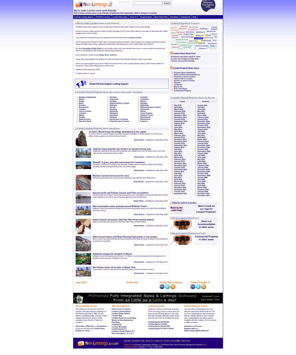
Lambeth (144, 97)
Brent (81, 103)
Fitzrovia (217, 37)
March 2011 (201, 115)
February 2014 (179, 135)
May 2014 (177, 129)
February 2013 (179, 159)
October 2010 (202, 125)
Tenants (177, 83)
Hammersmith (192, 43)
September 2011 (180, 193)
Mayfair (208, 35)
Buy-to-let (178, 87)
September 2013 (180, 145)
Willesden (184, 26)
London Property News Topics (186, 68)
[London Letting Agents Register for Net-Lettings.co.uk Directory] (208, 11)
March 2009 (201, 163)
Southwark (144, 109)
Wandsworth (145, 117)
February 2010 (203, 141)
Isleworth (175, 47)
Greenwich (114, 99)
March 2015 (178, 109)
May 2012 (177, 177)
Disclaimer (136, 341)
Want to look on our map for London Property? (206, 209)
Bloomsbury (216, 34)
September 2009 (203, 151)
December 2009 (203, 145)
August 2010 (202, 129)
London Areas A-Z (119, 329)
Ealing (81, 115)
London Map (117, 316)
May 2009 (201, 159)
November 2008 (203, 171)
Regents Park (216, 29)
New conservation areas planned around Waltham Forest (120, 206)
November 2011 (180, 189)
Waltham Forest (146, 115)
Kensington (198, 38)
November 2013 (180, 141)
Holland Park (188, 34)
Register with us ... (191, 328)
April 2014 (178, 131)
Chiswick (187, 47)
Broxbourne (84, 107)
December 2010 (203, 121)
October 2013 (179, 143)
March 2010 (201, 139)
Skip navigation (124, 2)
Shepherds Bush (182, 40)
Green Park (208, 38)
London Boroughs (119, 17)
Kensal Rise (193, 27)
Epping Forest (84, 119)
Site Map (127, 341)
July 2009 (201, 155)
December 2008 (203, 169)
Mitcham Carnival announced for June (111, 176)
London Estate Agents (121, 313)
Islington (113, 117)
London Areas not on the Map (124, 318)
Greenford (175, 30)
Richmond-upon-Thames (150, 107)
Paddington (204, 29)
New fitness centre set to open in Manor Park (114, 267)
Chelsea (202, 48)
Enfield (82, 117)
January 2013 (179, 161)
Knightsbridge (206, 40)
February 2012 (179, 183)
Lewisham (144, 99)
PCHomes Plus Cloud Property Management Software (182, 345)
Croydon (82, 113)
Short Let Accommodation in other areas (206, 224)
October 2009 (202, 149)
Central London (135, 38)
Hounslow (114, 115)
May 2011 (201, 111)
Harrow (112, 107)
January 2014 (179, 137)
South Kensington (202, 46)
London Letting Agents (83, 17)
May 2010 (201, 135)
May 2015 (177, 105)
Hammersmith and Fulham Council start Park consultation (120, 193)
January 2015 (179, 113)
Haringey (113, 105)
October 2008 (202, 173)
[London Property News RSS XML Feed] (172, 288)
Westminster (145, 119)
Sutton (143, 111)
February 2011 (203, 117)
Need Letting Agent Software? (196, 331)
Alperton (174, 28)
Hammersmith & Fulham (119, 103)
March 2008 (201, 187)
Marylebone (211, 31)
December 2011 (180, 187)
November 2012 (180, 165)
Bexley (81, 101)
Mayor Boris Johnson (108, 55)
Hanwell (175, 35)
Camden (82, 109)
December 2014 (180, 115)
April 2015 (178, 107)
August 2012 (179, 171)
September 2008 (203, 175)
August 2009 (202, 153)
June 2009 (201, 157)
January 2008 (202, 191)
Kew (181, 49)
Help (194, 17)
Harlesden (183, 28)
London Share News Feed (184, 53)
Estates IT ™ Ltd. (145, 347)
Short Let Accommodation (122, 320)
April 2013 (178, 155)
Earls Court (193, 41)
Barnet (81, 99)
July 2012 (178, 173)
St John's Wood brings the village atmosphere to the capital (117, 132)
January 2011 (202, 119)
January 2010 (202, 143)
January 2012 (179, 185)
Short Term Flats (161, 17)
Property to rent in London (185, 77)
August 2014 (179, 123)
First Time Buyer (180, 89)
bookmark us (102, 326)
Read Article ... (140, 140)
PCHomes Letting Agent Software (146, 345)
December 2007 (203, 193)
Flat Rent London (103, 17)
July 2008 (201, 179)
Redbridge (144, 105)
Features (143, 121)
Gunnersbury (181, 42)
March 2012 (178, 181)
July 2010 (201, 131)
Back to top (186, 341)
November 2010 (203, 123)
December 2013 (180, 139)
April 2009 (201, 161)
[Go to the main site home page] (96, 8)
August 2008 (202, 177)
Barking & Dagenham (87, 97)
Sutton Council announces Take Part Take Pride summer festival (123, 220)
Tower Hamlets (146, 113)
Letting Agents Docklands (158, 322)
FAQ (143, 341)
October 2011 (179, 191)
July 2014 (178, 125)
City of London (85, 111)
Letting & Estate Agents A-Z (123, 331)
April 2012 (178, 179)
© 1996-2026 (157, 347)
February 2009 (203, 165)
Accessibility (175, 341)
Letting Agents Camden (157, 324)
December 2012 (180, 163)
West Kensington (187, 37)
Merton (143, 101)
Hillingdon (114, 113)
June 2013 (178, 151)
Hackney (113, 101)
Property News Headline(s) (184, 73)
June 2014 (178, 127)
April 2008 (201, 185)
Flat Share (174, 17)
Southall (174, 37)
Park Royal (180, 32)
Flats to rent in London (183, 79)
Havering (113, 109)
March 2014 (178, 133)
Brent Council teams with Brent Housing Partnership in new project (125, 237)
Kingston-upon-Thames (119, 121)
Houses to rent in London (184, 81)
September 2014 (180, 121)
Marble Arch (200, 32)
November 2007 (203, 195)
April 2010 (201, 137)
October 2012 (179, 167)
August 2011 (202, 105)
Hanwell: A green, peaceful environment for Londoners (119, 162)
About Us (149, 341)
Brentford (174, 44)
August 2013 (179, 147)
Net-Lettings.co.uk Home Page (98, 347)
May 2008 (201, 183)
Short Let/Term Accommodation (187, 75)
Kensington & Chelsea (119, 119)
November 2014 (180, 117)
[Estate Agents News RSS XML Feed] (203, 288)
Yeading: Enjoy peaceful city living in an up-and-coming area (122, 149)
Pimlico (212, 46)
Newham (143, 103)
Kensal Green (193, 29)
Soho (215, 40)
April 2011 (201, 113)
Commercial (185, 17)
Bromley (82, 105)
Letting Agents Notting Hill (159, 326)
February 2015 (179, 111)
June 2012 (178, 175)
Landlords (178, 85)
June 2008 (201, 181)
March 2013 (178, 157)
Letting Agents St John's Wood (161, 328)
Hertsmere (114, 111)
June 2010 (201, 133)
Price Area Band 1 (119, 333)
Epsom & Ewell (85, 121)
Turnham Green (185, 45)
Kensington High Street (91, 48)
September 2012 (180, 169)
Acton (180, 34)
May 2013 (177, 153)
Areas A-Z (134, 17)
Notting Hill (200, 35)
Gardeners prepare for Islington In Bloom (112, 254)
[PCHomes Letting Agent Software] (148, 303)
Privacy (167, 341)
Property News (146, 17)
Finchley (113, 97)
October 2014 (179, 119)
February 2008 (203, 189)
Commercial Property (182, 91)
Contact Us (158, 341)
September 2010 (203, 127)
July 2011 (201, 107)
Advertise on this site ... (193, 326)
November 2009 (203, 147)
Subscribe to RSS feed (85, 326)
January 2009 (202, 167)
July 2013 (178, 149)
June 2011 (201, 109)
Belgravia (201, 43)
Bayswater (190, 32)
